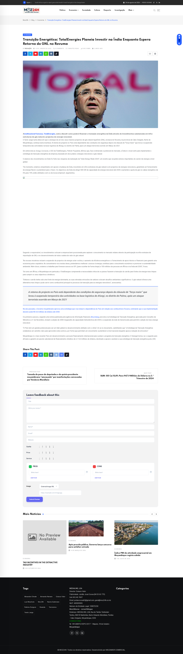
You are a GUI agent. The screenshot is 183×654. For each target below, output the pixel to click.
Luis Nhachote (29, 602)
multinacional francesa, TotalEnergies (39, 134)
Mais (130, 10)
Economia (73, 10)
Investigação (120, 10)
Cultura (97, 10)
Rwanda (42, 607)
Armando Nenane (46, 597)
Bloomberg (95, 317)
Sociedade (86, 10)
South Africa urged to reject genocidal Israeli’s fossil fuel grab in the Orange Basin (60, 2)
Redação (28, 48)
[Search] (154, 10)
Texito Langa (28, 612)
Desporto (107, 10)
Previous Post (34, 371)
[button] (152, 514)
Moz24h (41, 602)
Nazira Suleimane (53, 602)
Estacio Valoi (60, 597)
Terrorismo (53, 607)
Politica (62, 10)
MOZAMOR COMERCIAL (115, 650)
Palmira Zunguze (30, 607)
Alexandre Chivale (30, 597)
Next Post (148, 373)
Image (28, 486)
